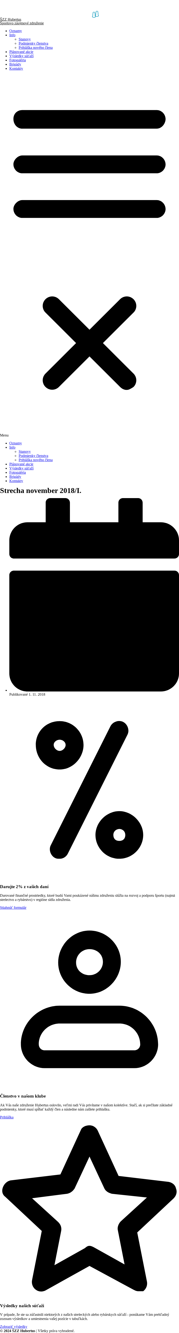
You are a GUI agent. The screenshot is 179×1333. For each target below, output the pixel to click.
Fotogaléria (17, 60)
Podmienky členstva (33, 43)
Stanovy (25, 39)
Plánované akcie (21, 52)
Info (12, 35)
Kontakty (16, 68)
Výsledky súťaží (21, 56)
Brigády (15, 64)
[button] (89, 255)
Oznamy (15, 31)
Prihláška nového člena (36, 48)
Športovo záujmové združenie (22, 23)
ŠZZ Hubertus (10, 19)
